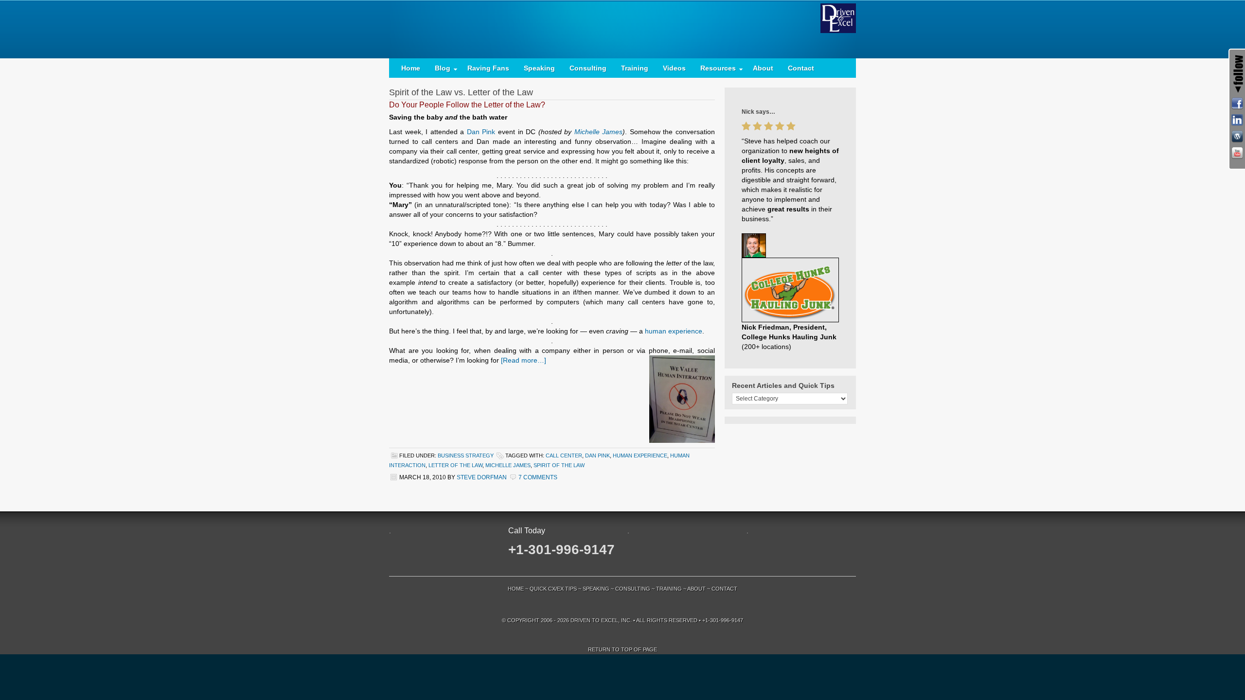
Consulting (587, 68)
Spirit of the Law (559, 465)
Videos (674, 68)
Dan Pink (481, 132)
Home (410, 68)
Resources (714, 70)
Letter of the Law (455, 465)
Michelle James (598, 132)
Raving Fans (488, 68)
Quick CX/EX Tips (553, 589)
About (763, 68)
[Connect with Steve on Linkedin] (1237, 120)
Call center (564, 455)
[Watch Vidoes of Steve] (1237, 153)
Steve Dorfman (482, 477)
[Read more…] (523, 360)
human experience (673, 331)
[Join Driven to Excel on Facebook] (1237, 103)
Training (634, 68)
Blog (438, 70)
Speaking (539, 68)
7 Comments (537, 477)
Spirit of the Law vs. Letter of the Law (461, 92)
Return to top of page (622, 649)
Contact (801, 68)
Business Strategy (466, 455)
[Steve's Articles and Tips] (1237, 136)
